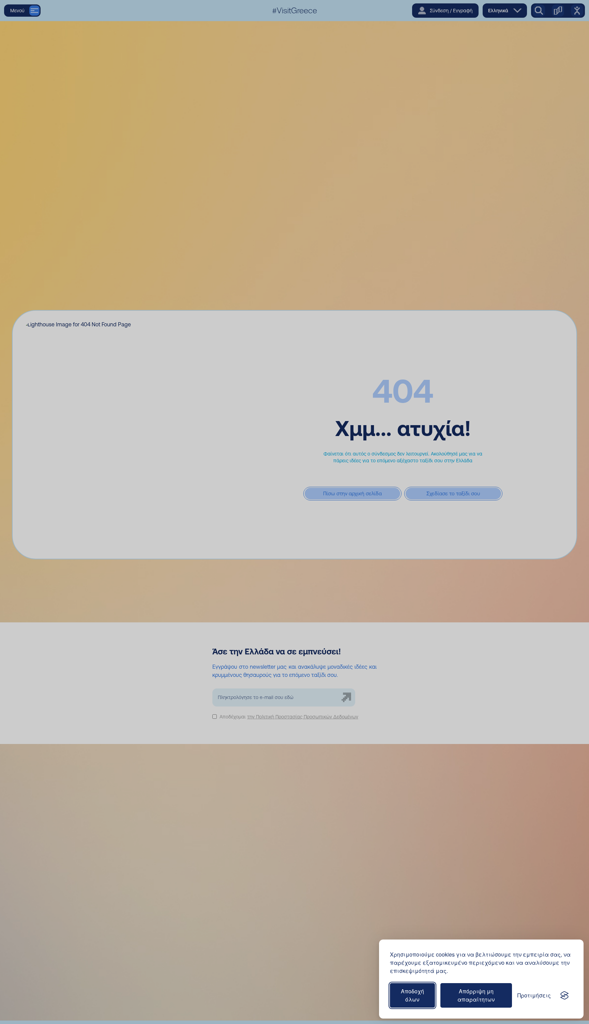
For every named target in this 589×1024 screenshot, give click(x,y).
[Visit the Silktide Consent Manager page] (564, 995)
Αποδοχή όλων (412, 995)
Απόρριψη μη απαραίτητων (476, 995)
